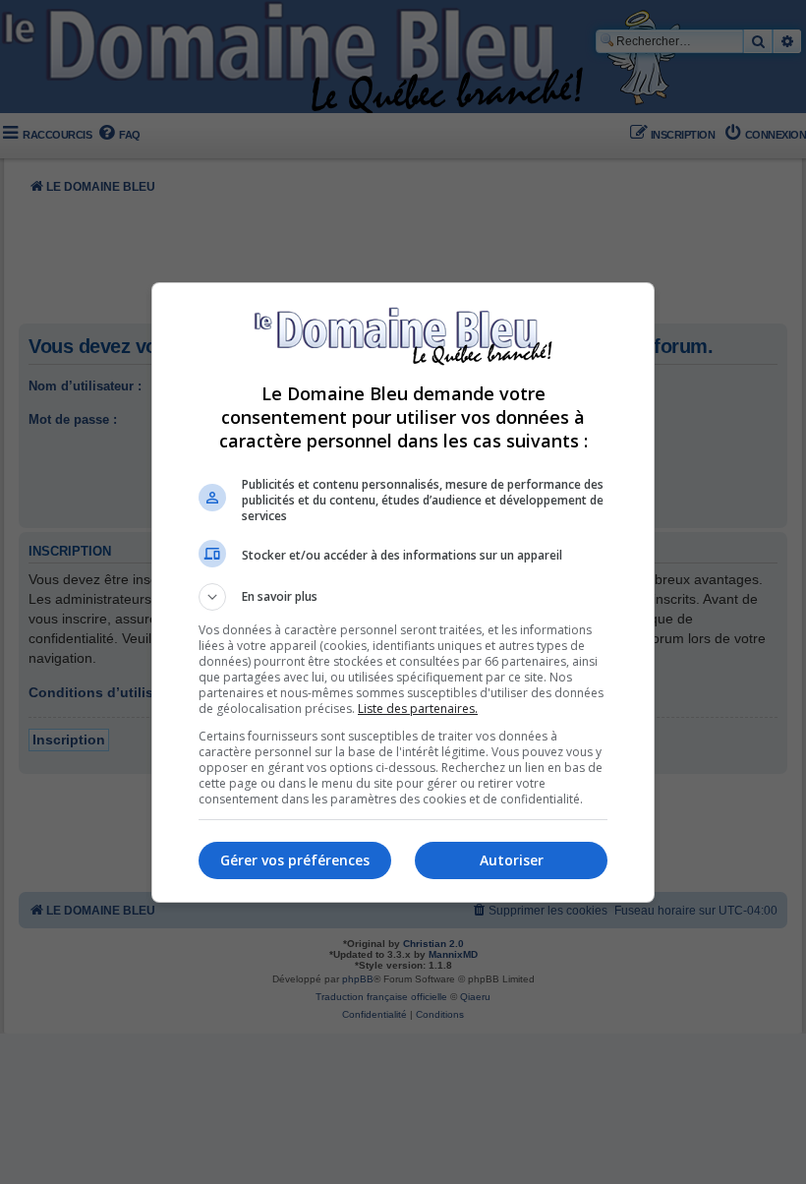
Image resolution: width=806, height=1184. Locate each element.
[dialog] (403, 592)
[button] (403, 597)
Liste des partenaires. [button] (418, 708)
